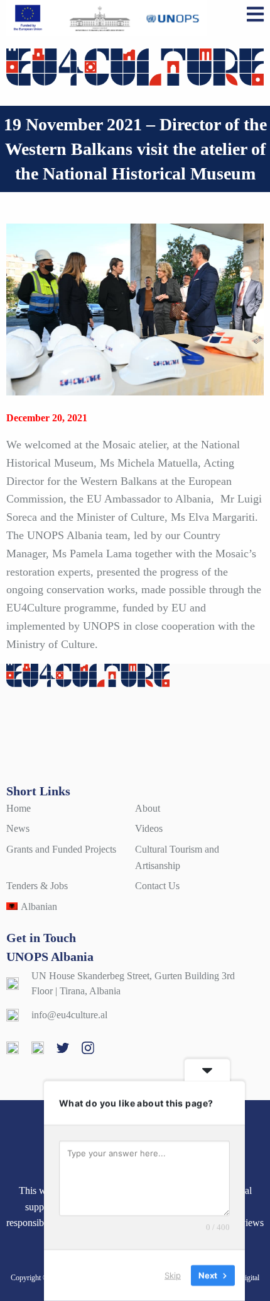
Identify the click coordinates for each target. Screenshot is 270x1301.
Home (18, 808)
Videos (149, 828)
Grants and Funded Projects (61, 849)
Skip (173, 1275)
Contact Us (157, 885)
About (147, 808)
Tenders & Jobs (37, 885)
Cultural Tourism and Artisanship (177, 857)
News (18, 828)
